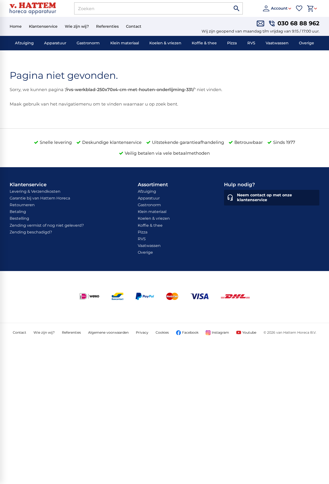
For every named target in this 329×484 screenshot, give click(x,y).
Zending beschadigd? (31, 232)
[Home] (33, 8)
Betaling (18, 211)
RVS (251, 43)
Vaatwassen (277, 43)
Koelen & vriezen (165, 43)
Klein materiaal (124, 43)
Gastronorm (88, 43)
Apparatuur (55, 43)
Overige (306, 43)
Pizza (232, 43)
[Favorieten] (299, 8)
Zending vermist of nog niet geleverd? (47, 225)
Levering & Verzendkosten (35, 191)
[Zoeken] (237, 8)
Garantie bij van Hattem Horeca (40, 198)
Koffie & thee (204, 43)
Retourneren (22, 205)
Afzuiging (24, 43)
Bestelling (19, 218)
